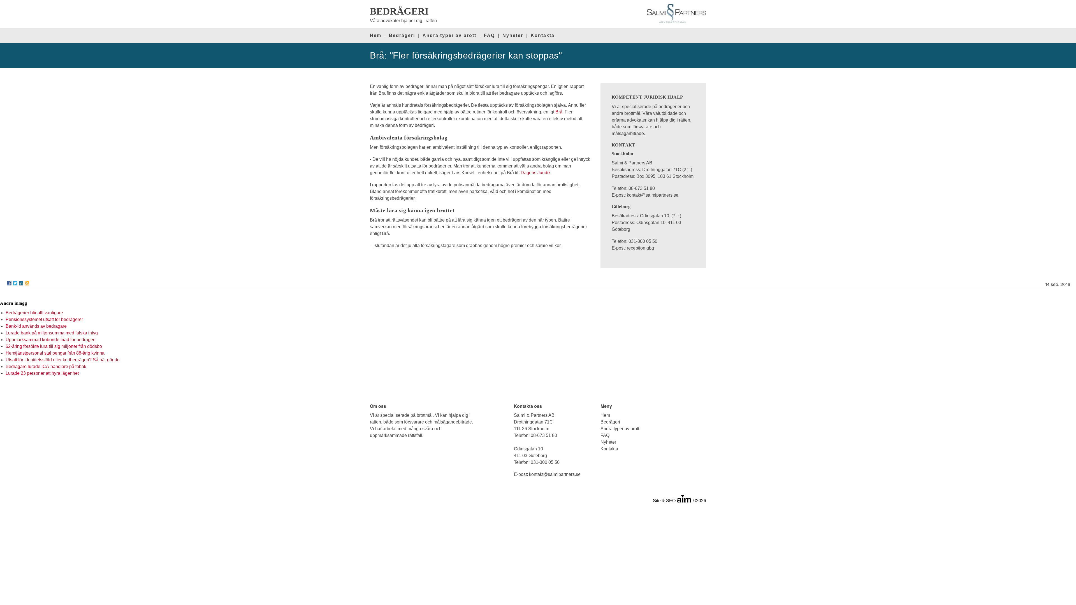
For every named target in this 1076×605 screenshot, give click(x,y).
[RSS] (27, 283)
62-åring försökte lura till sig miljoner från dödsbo (54, 346)
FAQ (489, 35)
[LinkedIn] (21, 283)
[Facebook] (9, 283)
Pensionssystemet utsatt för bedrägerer (44, 319)
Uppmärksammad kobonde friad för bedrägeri (51, 339)
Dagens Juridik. (536, 172)
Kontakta (543, 35)
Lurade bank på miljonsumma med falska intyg (52, 333)
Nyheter (512, 35)
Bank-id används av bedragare (36, 326)
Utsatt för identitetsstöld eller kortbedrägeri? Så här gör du (63, 359)
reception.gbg (640, 248)
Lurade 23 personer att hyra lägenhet (42, 373)
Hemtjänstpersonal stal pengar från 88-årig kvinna (55, 353)
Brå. (559, 112)
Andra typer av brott (449, 35)
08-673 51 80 (544, 435)
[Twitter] (15, 283)
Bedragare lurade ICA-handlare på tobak (46, 366)
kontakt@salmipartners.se (652, 195)
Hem (375, 35)
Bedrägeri (402, 35)
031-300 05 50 (545, 462)
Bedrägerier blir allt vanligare (34, 312)
